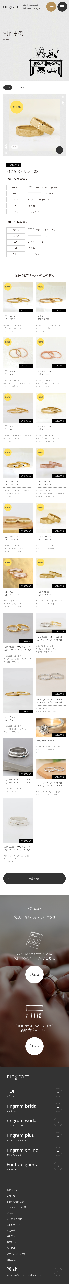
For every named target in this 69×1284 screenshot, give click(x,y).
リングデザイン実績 (16, 1207)
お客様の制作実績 (15, 1201)
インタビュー (13, 1213)
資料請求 (11, 1236)
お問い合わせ (13, 1242)
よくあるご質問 (14, 1219)
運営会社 (11, 1259)
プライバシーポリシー (17, 1253)
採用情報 (11, 1248)
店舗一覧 (11, 1195)
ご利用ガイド (13, 1224)
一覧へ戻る (34, 878)
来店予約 (11, 1230)
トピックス (12, 1190)
